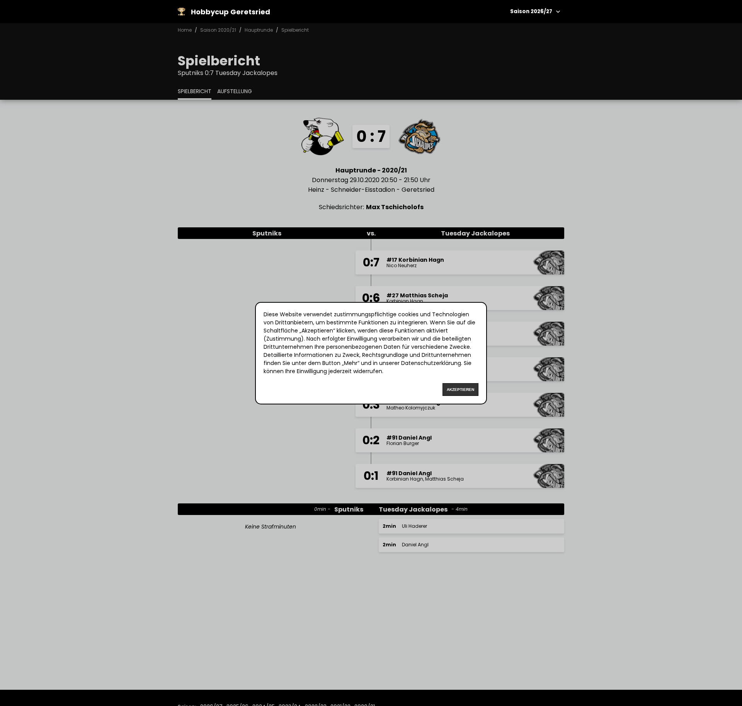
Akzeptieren (460, 389)
